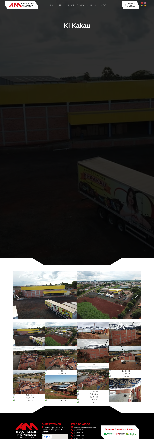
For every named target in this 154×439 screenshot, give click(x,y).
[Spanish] (145, 5)
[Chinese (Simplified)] (142, 2)
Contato (104, 5)
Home (53, 5)
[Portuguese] (142, 5)
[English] (145, 2)
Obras (71, 5)
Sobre (62, 5)
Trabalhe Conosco (86, 5)
